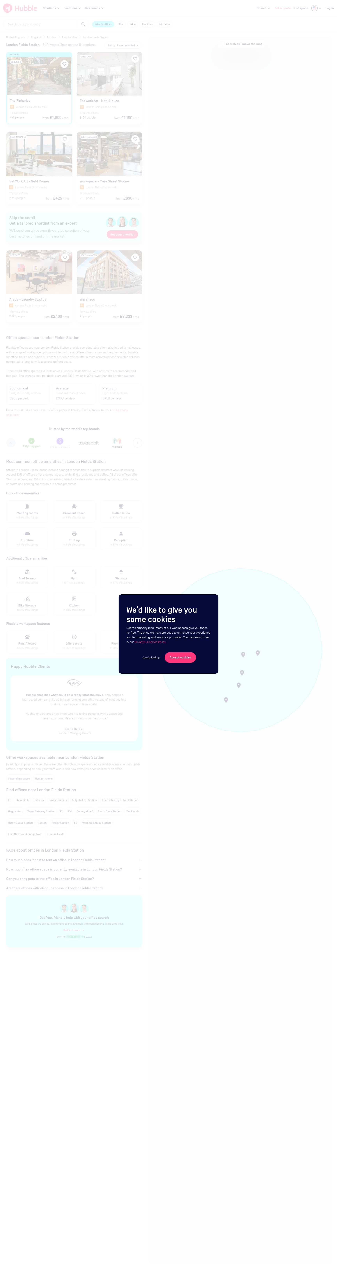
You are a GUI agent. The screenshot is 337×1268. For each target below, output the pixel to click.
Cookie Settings (151, 657)
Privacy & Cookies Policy (150, 642)
